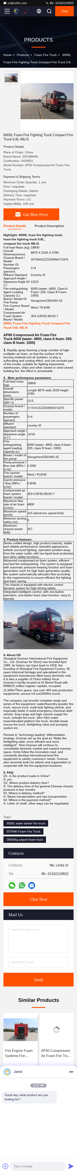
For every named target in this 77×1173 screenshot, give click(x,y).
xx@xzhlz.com (17, 3)
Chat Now (38, 899)
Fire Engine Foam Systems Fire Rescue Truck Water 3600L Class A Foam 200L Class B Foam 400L (20, 1054)
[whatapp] (22, 885)
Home (7, 55)
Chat (64, 11)
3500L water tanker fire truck (25, 823)
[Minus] (71, 1071)
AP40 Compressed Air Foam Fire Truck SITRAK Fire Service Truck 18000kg (56, 1054)
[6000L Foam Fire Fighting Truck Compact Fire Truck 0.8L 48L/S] (47, 101)
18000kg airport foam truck (24, 839)
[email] (31, 885)
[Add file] (6, 1166)
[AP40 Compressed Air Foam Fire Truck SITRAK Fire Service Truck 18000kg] (56, 1030)
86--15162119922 (61, 3)
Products (23, 55)
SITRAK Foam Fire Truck (23, 831)
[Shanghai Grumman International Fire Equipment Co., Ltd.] (21, 11)
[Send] (71, 1166)
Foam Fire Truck (45, 55)
